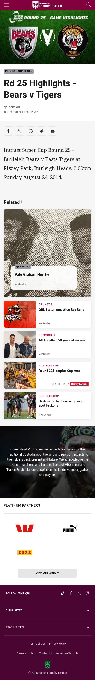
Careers (21, 653)
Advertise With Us (67, 653)
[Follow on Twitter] (79, 593)
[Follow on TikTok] (63, 593)
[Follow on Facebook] (71, 593)
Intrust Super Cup (19, 71)
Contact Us (46, 653)
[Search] (88, 5)
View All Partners (47, 573)
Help (32, 653)
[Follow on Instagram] (87, 593)
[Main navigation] (6, 5)
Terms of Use (37, 643)
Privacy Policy (57, 643)
